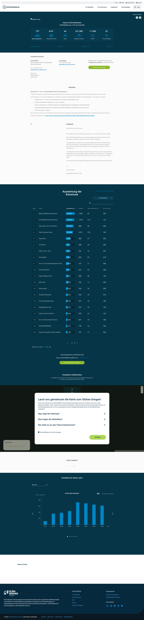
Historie (109, 46)
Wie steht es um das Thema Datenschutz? (56, 425)
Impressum (50, 617)
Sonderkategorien (103, 198)
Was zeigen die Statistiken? (50, 419)
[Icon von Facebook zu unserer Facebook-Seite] (107, 606)
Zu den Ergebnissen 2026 (99, 67)
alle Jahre (34, 484)
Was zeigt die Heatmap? (49, 414)
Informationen (34, 46)
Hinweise (59, 46)
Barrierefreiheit (68, 617)
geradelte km (70, 208)
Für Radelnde (90, 7)
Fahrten (81, 208)
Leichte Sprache (130, 2)
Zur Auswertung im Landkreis (72, 362)
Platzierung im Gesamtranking (105, 191)
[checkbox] (72, 432)
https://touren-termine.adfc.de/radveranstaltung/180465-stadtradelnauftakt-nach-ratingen (70, 115)
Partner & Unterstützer (112, 595)
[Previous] (70, 467)
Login (138, 7)
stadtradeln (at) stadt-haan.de (39, 69)
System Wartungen (77, 605)
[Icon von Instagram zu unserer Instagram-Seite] (111, 606)
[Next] (74, 467)
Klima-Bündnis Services (16, 617)
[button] (32, 514)
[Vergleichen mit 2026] (98, 494)
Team (40, 208)
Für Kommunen (102, 7)
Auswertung (84, 46)
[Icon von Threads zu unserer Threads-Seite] (118, 606)
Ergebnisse (114, 7)
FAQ (117, 2)
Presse (122, 2)
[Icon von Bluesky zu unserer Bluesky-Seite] (122, 606)
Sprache (139, 2)
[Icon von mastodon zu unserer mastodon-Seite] (114, 606)
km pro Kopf (106, 208)
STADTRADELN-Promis (113, 597)
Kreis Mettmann (83, 358)
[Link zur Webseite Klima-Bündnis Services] (11, 593)
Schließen (98, 437)
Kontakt (43, 617)
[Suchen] (90, 203)
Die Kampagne (125, 7)
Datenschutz (59, 617)
